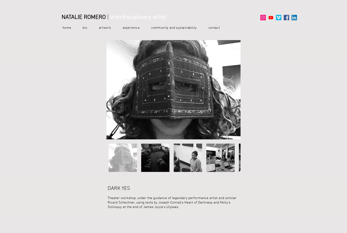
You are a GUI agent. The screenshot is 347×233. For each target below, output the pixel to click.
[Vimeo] (278, 17)
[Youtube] (271, 17)
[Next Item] (232, 89)
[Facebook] (286, 17)
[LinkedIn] (294, 17)
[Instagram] (263, 17)
